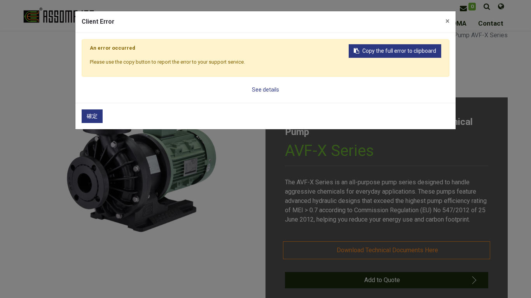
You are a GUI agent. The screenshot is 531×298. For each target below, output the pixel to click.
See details (265, 90)
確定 (92, 116)
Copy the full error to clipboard (399, 51)
